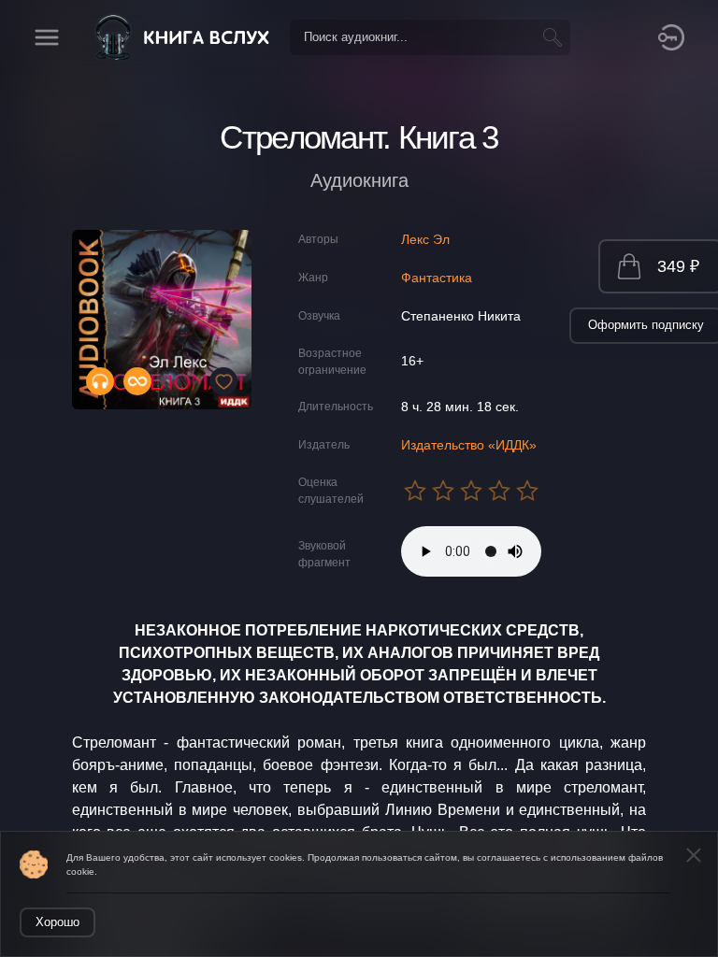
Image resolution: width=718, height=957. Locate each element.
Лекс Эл (425, 239)
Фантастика (436, 277)
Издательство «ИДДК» (469, 444)
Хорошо (57, 922)
